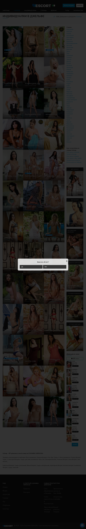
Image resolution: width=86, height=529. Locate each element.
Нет (46, 266)
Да (22, 266)
